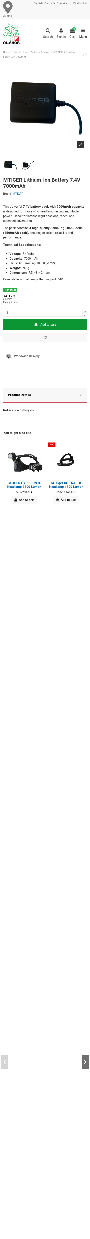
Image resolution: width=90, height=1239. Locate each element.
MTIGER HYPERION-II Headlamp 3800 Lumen (24, 485)
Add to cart (48, 325)
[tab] (45, 395)
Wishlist (81, 3)
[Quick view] (27, 477)
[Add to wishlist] (45, 337)
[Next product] (86, 54)
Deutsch (50, 3)
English (38, 3)
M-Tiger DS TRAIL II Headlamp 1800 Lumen (66, 485)
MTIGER (18, 194)
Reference (11, 410)
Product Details (19, 395)
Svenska (62, 3)
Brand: (7, 194)
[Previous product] (83, 54)
